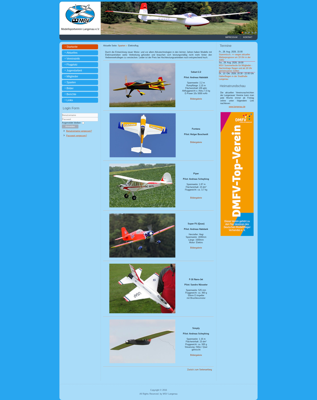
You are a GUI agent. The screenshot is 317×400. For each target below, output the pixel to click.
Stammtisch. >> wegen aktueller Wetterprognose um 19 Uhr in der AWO (234, 57)
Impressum (231, 37)
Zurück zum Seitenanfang (199, 369)
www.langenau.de (237, 106)
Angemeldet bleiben (71, 123)
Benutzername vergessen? (79, 131)
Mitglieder (72, 76)
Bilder (70, 88)
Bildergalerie (196, 99)
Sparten (71, 82)
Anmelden (70, 126)
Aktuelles (72, 52)
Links (70, 100)
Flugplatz (72, 64)
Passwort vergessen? (76, 135)
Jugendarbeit (74, 70)
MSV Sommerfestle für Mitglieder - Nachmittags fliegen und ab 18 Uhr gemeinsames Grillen (235, 68)
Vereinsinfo (73, 58)
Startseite (72, 46)
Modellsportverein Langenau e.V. (80, 29)
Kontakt (247, 37)
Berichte (71, 94)
